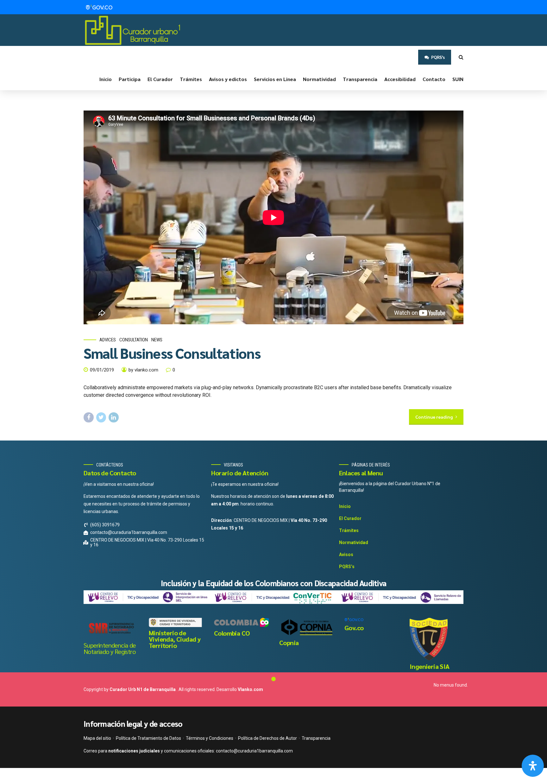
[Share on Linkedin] (114, 417)
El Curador (160, 79)
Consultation (133, 340)
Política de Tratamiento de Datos (148, 738)
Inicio (105, 79)
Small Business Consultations (172, 353)
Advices (107, 340)
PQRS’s (347, 566)
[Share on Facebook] (89, 417)
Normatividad (319, 79)
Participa (130, 79)
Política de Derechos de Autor (267, 738)
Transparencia (360, 79)
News (156, 340)
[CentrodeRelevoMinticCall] (400, 597)
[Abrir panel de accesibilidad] (533, 766)
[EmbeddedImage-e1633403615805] (429, 639)
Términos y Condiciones (209, 738)
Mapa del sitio (97, 738)
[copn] (306, 627)
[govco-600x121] (353, 620)
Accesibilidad (400, 79)
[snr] (111, 628)
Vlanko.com (250, 689)
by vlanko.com (143, 370)
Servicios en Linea (275, 79)
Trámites (191, 79)
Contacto (434, 79)
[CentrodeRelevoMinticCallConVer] (273, 597)
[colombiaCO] (241, 622)
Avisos (346, 554)
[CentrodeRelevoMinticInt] (147, 597)
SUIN (457, 79)
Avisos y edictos (228, 79)
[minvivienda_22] (176, 622)
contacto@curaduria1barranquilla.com (254, 750)
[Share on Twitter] (101, 417)
